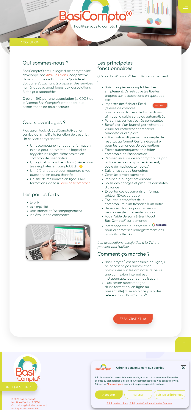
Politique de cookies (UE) (25, 408)
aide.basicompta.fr (75, 183)
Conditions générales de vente (28, 405)
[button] (183, 368)
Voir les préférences (169, 394)
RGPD (35, 402)
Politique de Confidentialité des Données (150, 403)
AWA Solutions (57, 75)
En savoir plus (115, 384)
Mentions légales (20, 402)
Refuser (138, 394)
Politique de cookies (117, 403)
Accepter (108, 394)
